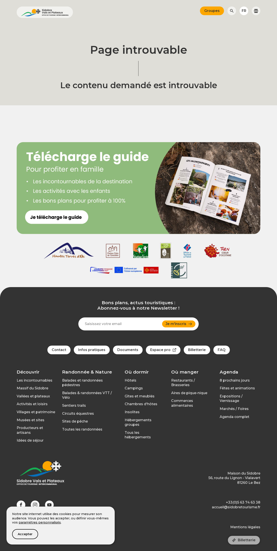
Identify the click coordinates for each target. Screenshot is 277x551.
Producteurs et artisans (30, 430)
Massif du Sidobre (32, 388)
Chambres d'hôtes (141, 404)
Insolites (132, 412)
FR (244, 11)
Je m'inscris (176, 324)
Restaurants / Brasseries (183, 382)
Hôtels (130, 380)
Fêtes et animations (237, 388)
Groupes (212, 11)
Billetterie (247, 540)
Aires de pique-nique (189, 393)
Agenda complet (234, 417)
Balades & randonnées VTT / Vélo (87, 395)
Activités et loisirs (32, 404)
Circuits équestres (78, 413)
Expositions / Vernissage (231, 398)
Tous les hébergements (138, 435)
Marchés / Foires (234, 409)
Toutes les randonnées (82, 429)
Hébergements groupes (138, 422)
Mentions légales (245, 527)
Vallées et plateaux (33, 396)
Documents (127, 350)
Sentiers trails (74, 405)
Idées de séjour (30, 440)
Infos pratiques (91, 350)
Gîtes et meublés (140, 396)
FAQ (221, 350)
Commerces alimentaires (182, 403)
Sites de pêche (75, 421)
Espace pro (160, 350)
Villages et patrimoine (36, 412)
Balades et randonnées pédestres (82, 382)
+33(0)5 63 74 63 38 (243, 502)
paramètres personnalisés (40, 522)
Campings (134, 388)
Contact (59, 350)
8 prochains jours (235, 380)
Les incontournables (34, 380)
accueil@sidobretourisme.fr (236, 507)
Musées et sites (30, 420)
